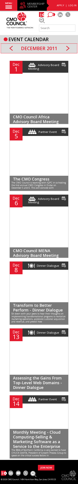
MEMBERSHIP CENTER (36, 5)
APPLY (60, 5)
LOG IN (72, 5)
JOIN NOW (46, 467)
